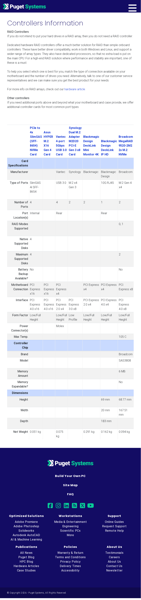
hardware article (74, 89)
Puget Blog (26, 557)
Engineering (70, 526)
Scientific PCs (70, 530)
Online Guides (114, 522)
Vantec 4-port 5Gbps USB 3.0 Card (61, 145)
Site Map (70, 485)
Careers (114, 557)
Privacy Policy (70, 561)
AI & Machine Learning (26, 539)
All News (26, 553)
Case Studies (26, 570)
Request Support (114, 526)
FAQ (70, 494)
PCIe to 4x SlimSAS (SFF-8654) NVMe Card (36, 141)
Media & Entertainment (70, 522)
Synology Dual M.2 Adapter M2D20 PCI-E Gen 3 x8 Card (75, 141)
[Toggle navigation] (138, 6)
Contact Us (114, 566)
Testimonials (114, 553)
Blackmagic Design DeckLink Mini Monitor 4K (91, 145)
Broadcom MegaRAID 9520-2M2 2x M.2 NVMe (126, 145)
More (70, 535)
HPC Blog (26, 561)
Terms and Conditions (70, 557)
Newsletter (114, 570)
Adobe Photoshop (26, 526)
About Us (114, 561)
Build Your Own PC (70, 476)
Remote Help (114, 530)
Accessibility (70, 570)
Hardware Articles (26, 566)
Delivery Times (70, 566)
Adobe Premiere (26, 522)
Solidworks (26, 530)
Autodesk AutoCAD (26, 535)
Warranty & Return (70, 553)
